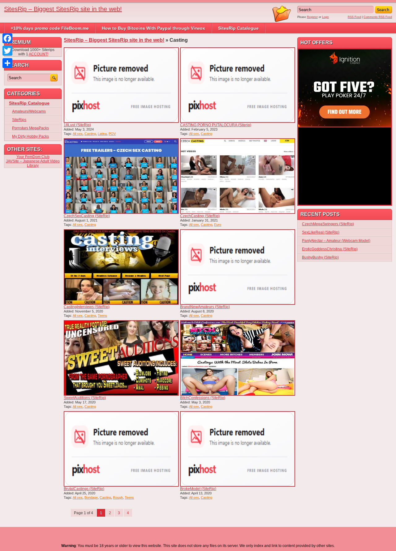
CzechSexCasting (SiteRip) (87, 216)
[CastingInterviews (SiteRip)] (121, 267)
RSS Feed (354, 17)
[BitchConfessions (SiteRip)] (237, 358)
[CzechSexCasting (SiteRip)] (121, 176)
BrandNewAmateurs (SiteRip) (205, 307)
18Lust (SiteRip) (77, 125)
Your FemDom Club (33, 157)
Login (325, 17)
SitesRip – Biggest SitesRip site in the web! (63, 9)
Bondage (91, 497)
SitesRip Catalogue (238, 28)
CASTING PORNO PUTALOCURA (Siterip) (215, 125)
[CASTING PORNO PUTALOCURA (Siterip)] (237, 85)
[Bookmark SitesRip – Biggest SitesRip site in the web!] (282, 21)
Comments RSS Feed (378, 17)
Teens (102, 315)
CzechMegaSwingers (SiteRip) (328, 224)
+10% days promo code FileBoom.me (50, 28)
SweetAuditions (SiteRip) (85, 398)
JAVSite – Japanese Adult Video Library (33, 163)
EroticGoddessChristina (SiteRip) (330, 249)
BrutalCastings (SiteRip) (84, 489)
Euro (217, 224)
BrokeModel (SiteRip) (198, 489)
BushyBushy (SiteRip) (320, 257)
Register (312, 17)
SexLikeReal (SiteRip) (320, 232)
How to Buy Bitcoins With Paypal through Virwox (153, 28)
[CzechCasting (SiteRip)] (237, 176)
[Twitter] (7, 51)
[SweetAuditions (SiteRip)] (121, 358)
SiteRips (19, 120)
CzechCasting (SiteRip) (200, 216)
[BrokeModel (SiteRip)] (237, 449)
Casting (90, 134)
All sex (78, 134)
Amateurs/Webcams (29, 111)
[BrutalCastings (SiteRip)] (121, 449)
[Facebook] (7, 38)
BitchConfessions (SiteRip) (202, 398)
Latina (102, 134)
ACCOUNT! (38, 54)
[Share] (7, 63)
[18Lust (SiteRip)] (121, 85)
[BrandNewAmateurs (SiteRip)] (237, 267)
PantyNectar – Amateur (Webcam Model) (336, 241)
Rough (118, 497)
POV (112, 134)
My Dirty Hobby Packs (30, 136)
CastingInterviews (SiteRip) (87, 307)
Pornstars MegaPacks (30, 128)
